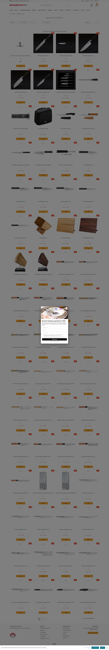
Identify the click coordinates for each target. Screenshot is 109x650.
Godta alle (102, 647)
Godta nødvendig (95, 647)
